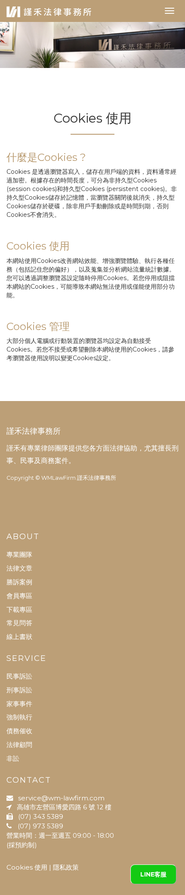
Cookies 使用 (26, 867)
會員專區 (19, 596)
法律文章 (19, 568)
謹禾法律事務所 (33, 431)
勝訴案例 (19, 582)
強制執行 (19, 717)
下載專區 (19, 609)
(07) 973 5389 (37, 826)
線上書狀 (19, 637)
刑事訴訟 (19, 690)
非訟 (12, 758)
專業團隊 (19, 554)
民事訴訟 (19, 676)
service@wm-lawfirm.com (59, 798)
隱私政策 (66, 867)
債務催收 (19, 731)
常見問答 (19, 623)
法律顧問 (19, 745)
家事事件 (19, 704)
